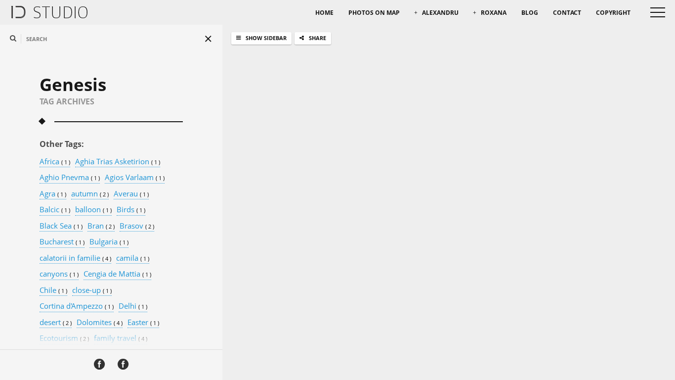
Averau (131, 194)
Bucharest (62, 242)
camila (132, 258)
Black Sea (61, 226)
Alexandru (440, 12)
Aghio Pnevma (70, 177)
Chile (53, 290)
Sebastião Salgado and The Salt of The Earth (383, 278)
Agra (53, 194)
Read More (307, 364)
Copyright (613, 12)
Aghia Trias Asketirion (117, 161)
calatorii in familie (75, 258)
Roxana (493, 12)
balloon (93, 209)
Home (324, 12)
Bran (101, 226)
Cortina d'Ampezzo (77, 306)
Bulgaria (108, 242)
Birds (131, 209)
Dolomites (100, 322)
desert (56, 322)
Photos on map (374, 12)
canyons (59, 274)
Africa (55, 161)
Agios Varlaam (135, 177)
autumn (90, 194)
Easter (143, 322)
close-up (92, 290)
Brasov (137, 226)
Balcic (55, 209)
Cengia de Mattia (117, 274)
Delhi (133, 306)
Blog (529, 12)
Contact (567, 12)
